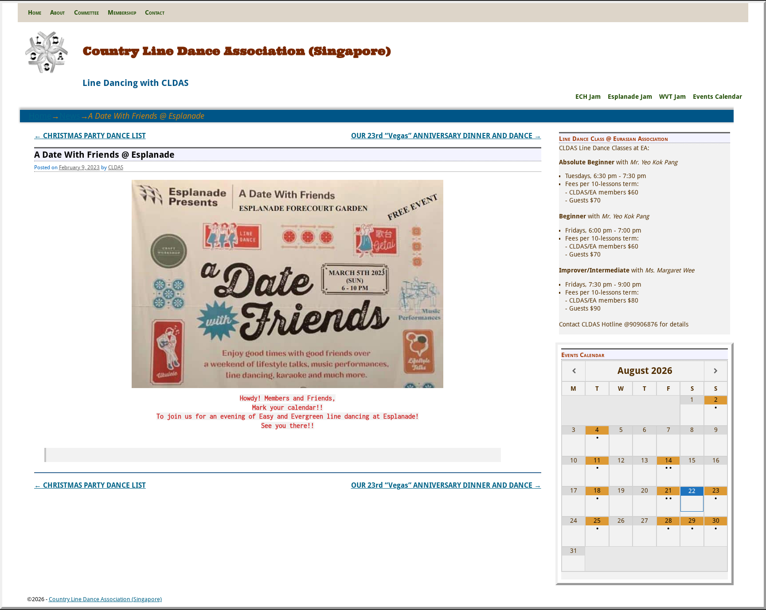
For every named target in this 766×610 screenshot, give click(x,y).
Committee (86, 12)
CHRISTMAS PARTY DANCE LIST (90, 136)
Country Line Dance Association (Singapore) (237, 50)
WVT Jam (672, 96)
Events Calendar (717, 96)
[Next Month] (715, 371)
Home (34, 12)
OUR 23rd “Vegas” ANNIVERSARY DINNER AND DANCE (446, 136)
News (69, 115)
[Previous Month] (574, 371)
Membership (122, 12)
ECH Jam (588, 96)
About (57, 12)
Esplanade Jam (630, 96)
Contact (154, 12)
